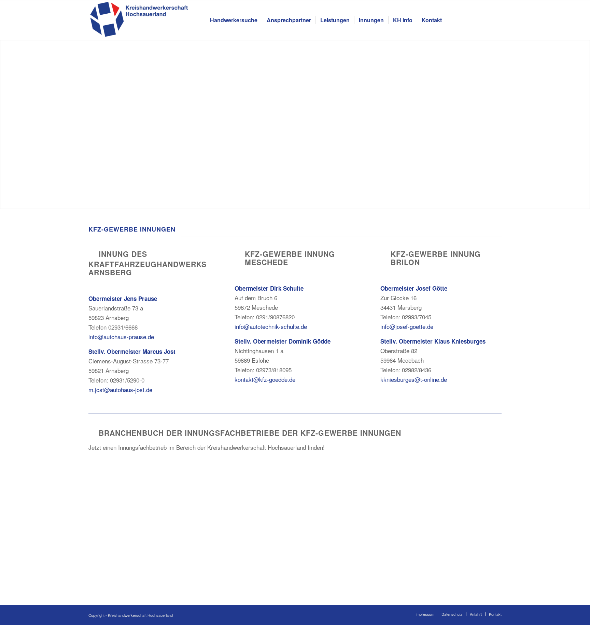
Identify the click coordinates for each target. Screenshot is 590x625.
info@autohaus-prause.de (121, 336)
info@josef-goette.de (406, 326)
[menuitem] (234, 20)
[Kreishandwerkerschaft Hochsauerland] (139, 20)
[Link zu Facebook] (466, 20)
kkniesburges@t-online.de (413, 379)
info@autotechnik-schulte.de (271, 326)
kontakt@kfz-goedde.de (265, 379)
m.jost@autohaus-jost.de (120, 389)
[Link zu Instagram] (476, 20)
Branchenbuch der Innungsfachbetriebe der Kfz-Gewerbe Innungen (250, 433)
